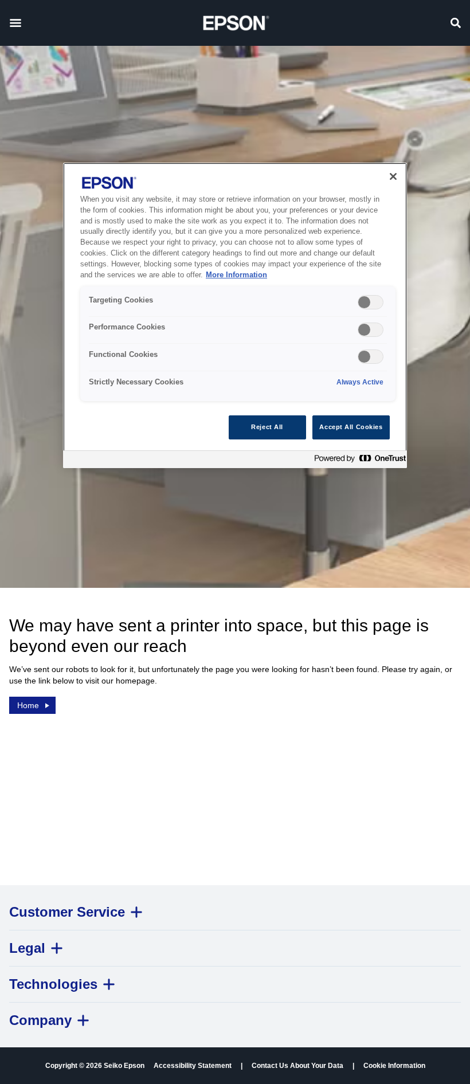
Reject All (267, 426)
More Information (236, 275)
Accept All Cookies (350, 426)
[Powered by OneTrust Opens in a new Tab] (357, 461)
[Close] (393, 176)
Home (28, 705)
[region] (235, 315)
